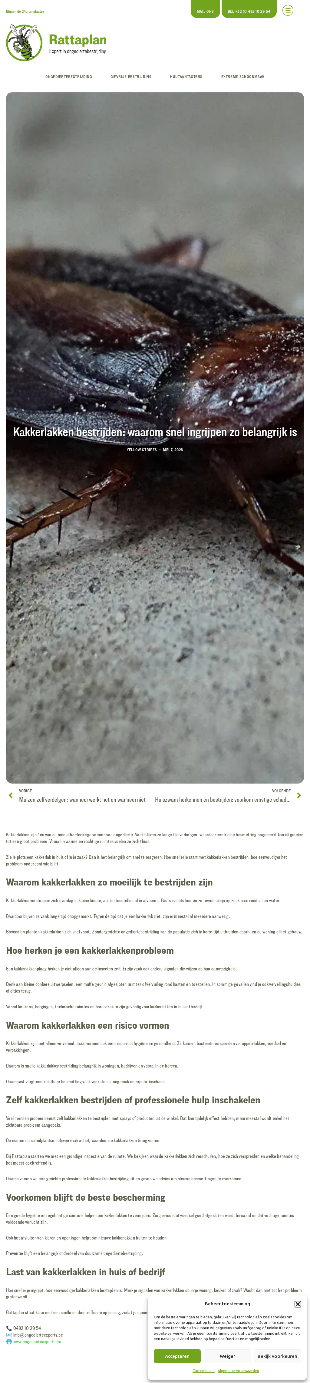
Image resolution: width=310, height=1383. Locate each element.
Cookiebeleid (204, 1371)
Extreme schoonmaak (243, 76)
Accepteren (177, 1356)
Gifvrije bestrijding (131, 76)
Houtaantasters (186, 76)
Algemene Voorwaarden (238, 1371)
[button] (298, 1304)
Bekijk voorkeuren (277, 1356)
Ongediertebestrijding (68, 76)
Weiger (227, 1356)
